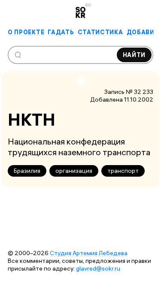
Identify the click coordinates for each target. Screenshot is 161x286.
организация (73, 171)
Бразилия (27, 171)
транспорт (123, 171)
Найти (134, 55)
